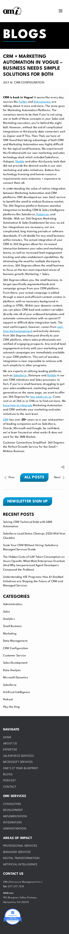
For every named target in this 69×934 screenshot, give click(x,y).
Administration (12, 604)
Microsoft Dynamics (15, 677)
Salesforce (9, 685)
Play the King (11, 707)
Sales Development (15, 663)
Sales (6, 611)
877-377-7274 (16, 886)
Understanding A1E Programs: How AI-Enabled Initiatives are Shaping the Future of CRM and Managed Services (33, 581)
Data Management (15, 641)
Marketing (9, 633)
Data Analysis (12, 670)
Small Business (12, 626)
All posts (34, 477)
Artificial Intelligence (16, 692)
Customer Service (14, 655)
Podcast (8, 699)
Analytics (9, 619)
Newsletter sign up (27, 501)
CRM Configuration (15, 648)
